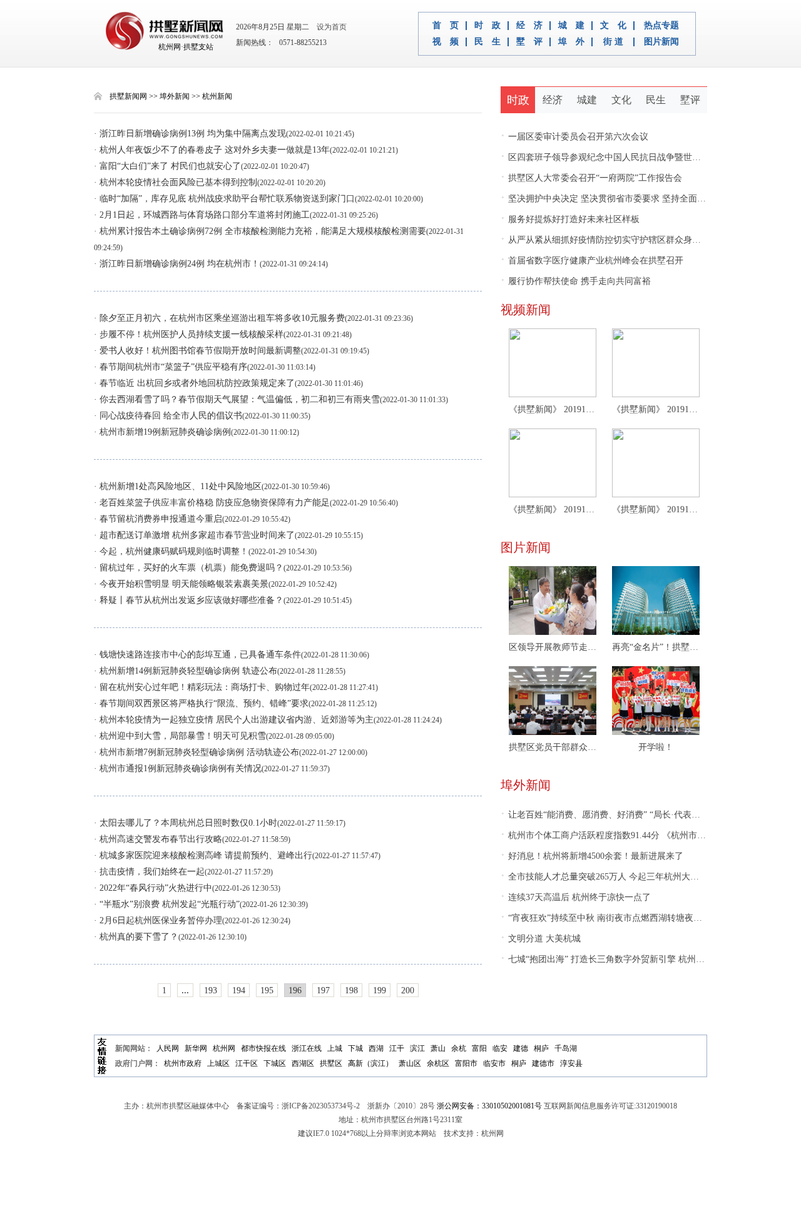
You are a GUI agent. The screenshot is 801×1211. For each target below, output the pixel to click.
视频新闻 (526, 309)
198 (351, 990)
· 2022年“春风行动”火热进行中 (153, 888)
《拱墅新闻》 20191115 (656, 509)
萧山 (438, 1048)
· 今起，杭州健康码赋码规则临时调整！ (171, 551)
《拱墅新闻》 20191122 (656, 409)
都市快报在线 (263, 1048)
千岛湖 (565, 1048)
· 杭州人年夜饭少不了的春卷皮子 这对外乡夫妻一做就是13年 (212, 150)
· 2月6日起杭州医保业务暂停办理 (158, 920)
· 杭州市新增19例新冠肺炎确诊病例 (162, 432)
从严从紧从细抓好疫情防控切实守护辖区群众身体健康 (609, 240)
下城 (355, 1048)
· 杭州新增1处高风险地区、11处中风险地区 (178, 486)
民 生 (487, 42)
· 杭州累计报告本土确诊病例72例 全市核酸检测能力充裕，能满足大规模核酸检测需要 (260, 231)
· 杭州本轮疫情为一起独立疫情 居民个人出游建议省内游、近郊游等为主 (234, 719)
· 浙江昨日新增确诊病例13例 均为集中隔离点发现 (190, 133)
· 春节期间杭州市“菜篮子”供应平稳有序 (170, 367)
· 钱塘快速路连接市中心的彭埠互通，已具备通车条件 (197, 654)
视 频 (445, 42)
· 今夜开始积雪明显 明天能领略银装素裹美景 (181, 584)
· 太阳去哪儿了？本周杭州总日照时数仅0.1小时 (185, 823)
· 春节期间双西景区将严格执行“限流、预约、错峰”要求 (201, 703)
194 (238, 990)
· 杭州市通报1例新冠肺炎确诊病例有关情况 (178, 768)
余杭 (458, 1048)
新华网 (196, 1048)
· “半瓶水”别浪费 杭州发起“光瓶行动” (167, 904)
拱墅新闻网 (128, 96)
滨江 (417, 1048)
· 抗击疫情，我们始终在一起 (149, 871)
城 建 (571, 25)
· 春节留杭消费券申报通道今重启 (158, 519)
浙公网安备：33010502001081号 (489, 1106)
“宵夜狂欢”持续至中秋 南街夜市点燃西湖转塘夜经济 (606, 918)
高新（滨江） (370, 1063)
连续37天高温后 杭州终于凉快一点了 (576, 897)
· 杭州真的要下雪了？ (136, 936)
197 (323, 990)
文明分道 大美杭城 (541, 938)
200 (407, 990)
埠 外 (571, 42)
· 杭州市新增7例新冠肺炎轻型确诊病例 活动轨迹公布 (196, 752)
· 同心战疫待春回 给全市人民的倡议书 (168, 415)
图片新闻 (661, 42)
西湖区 (303, 1063)
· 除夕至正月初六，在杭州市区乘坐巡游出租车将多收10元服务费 (219, 318)
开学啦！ (655, 747)
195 (266, 990)
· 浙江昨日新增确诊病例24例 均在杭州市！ (177, 263)
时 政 (487, 25)
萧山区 (410, 1063)
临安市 (494, 1063)
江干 (396, 1048)
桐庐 (541, 1048)
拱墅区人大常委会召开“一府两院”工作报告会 (591, 178)
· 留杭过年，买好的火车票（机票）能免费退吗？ (188, 567)
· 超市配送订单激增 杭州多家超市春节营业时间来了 (194, 535)
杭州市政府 (183, 1063)
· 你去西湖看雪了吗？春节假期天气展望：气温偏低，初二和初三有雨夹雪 (237, 399)
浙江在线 (307, 1048)
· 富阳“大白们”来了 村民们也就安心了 (167, 166)
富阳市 (466, 1063)
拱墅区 (331, 1063)
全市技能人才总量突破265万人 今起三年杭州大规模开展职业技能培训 (639, 876)
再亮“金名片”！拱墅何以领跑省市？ (656, 647)
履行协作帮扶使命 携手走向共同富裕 (576, 281)
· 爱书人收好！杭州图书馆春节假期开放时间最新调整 (197, 350)
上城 (334, 1048)
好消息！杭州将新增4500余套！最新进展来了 (592, 856)
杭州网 (224, 1048)
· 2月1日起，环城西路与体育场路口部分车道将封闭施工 (202, 215)
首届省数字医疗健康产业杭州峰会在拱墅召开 (592, 260)
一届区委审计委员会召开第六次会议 (574, 136)
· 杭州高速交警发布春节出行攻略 (158, 839)
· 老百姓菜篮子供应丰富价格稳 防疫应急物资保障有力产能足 (212, 502)
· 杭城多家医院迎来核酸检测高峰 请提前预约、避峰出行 (203, 855)
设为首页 (329, 27)
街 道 (613, 42)
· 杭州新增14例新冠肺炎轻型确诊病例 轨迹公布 (185, 671)
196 (295, 990)
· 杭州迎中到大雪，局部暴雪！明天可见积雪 (180, 736)
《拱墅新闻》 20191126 (552, 409)
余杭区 (438, 1063)
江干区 (246, 1063)
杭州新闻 (217, 96)
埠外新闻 (175, 96)
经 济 (529, 25)
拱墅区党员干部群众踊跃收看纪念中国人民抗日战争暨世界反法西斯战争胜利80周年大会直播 (552, 747)
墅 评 (529, 42)
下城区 (274, 1063)
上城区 (218, 1063)
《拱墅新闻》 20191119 (552, 509)
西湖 (376, 1048)
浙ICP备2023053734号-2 (321, 1106)
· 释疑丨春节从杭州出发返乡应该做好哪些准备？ (188, 600)
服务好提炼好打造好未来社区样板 (570, 219)
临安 (500, 1048)
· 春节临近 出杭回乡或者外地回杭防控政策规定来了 (194, 383)
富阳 (479, 1048)
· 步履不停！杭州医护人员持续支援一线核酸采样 (188, 334)
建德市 (543, 1063)
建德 (520, 1048)
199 (379, 990)
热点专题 (661, 25)
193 (210, 990)
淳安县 (571, 1063)
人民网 (167, 1048)
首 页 (445, 25)
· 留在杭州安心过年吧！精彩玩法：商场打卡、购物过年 (202, 687)
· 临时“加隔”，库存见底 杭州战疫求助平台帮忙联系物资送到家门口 (224, 198)
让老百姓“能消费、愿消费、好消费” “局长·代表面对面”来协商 (624, 814)
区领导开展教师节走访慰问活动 (552, 647)
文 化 (613, 25)
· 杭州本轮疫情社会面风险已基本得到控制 (175, 182)
